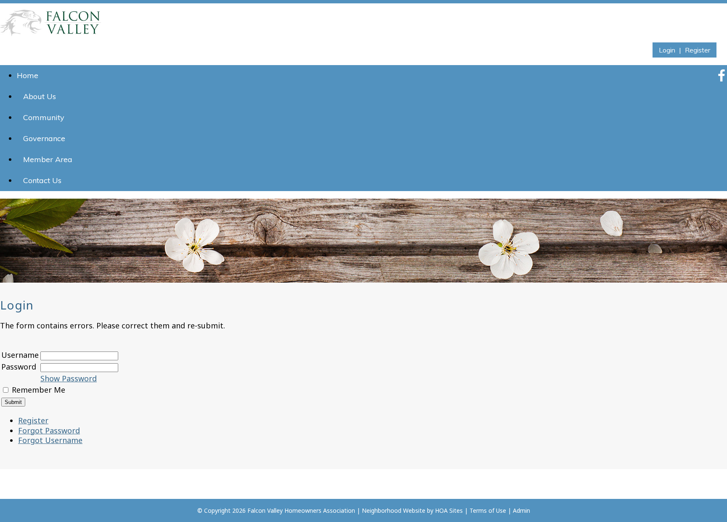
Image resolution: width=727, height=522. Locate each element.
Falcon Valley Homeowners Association (301, 510)
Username (20, 355)
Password (18, 367)
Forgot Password (49, 430)
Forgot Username (50, 440)
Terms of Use (488, 510)
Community (43, 117)
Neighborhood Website (393, 510)
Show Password (68, 378)
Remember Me (38, 390)
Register (697, 50)
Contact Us (42, 180)
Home (27, 75)
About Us (39, 96)
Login (667, 50)
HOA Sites (449, 510)
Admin (521, 510)
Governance (44, 138)
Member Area (47, 159)
